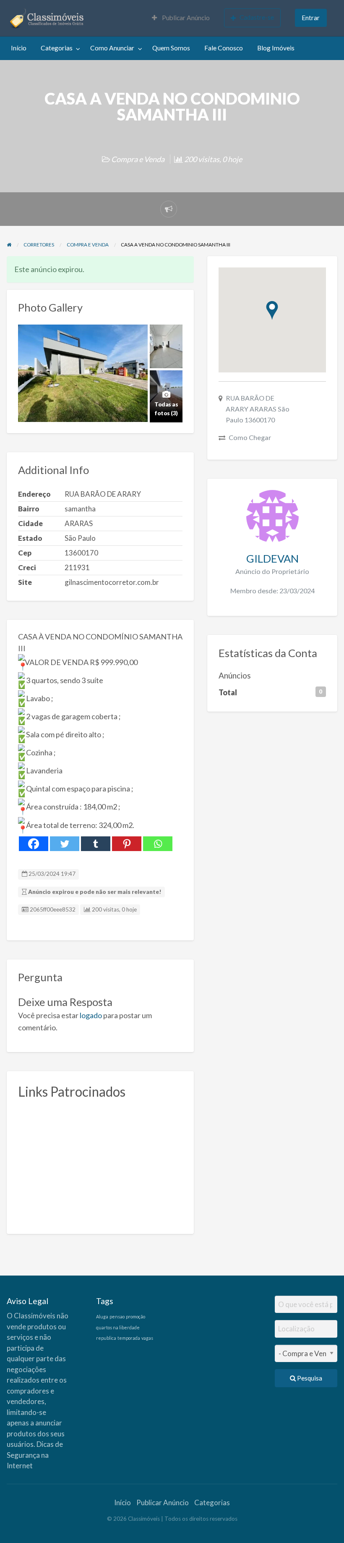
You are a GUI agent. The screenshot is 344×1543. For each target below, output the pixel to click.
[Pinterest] (126, 843)
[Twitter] (64, 843)
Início (18, 48)
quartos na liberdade (118, 1327)
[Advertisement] (100, 1164)
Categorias (57, 48)
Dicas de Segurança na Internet (35, 1455)
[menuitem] (181, 18)
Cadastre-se (257, 17)
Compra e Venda (137, 159)
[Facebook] (33, 843)
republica (106, 1338)
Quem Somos (171, 48)
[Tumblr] (95, 843)
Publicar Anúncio (185, 17)
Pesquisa (309, 1378)
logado (91, 1015)
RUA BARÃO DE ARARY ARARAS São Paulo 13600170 (257, 409)
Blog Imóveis (275, 48)
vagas (147, 1338)
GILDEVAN (272, 558)
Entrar (311, 17)
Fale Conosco (223, 48)
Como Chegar (250, 437)
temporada (128, 1338)
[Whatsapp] (157, 843)
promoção (135, 1316)
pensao (117, 1316)
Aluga (102, 1316)
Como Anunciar (112, 48)
